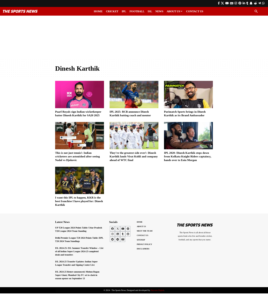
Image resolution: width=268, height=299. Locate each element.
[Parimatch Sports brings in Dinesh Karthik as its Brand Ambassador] (188, 94)
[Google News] (231, 3)
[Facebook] (218, 3)
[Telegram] (259, 3)
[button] (256, 11)
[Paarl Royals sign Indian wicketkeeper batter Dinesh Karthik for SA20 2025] (79, 94)
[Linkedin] (117, 233)
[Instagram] (236, 3)
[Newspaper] (122, 239)
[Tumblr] (247, 3)
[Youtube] (122, 228)
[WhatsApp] (263, 3)
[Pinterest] (240, 3)
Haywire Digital (157, 290)
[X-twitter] (117, 228)
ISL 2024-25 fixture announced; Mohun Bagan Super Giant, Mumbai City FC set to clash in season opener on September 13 (77, 275)
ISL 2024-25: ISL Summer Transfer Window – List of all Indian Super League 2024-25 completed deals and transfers (79, 251)
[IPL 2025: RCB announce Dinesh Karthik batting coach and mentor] (134, 94)
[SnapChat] (251, 3)
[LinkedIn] (244, 3)
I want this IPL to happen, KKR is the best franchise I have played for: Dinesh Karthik (79, 201)
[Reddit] (255, 3)
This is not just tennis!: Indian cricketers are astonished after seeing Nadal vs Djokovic (77, 156)
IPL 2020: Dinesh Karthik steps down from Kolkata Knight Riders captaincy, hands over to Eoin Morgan (187, 156)
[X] (222, 3)
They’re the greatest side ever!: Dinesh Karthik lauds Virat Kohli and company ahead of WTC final (134, 156)
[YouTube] (227, 3)
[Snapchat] (127, 233)
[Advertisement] (134, 37)
